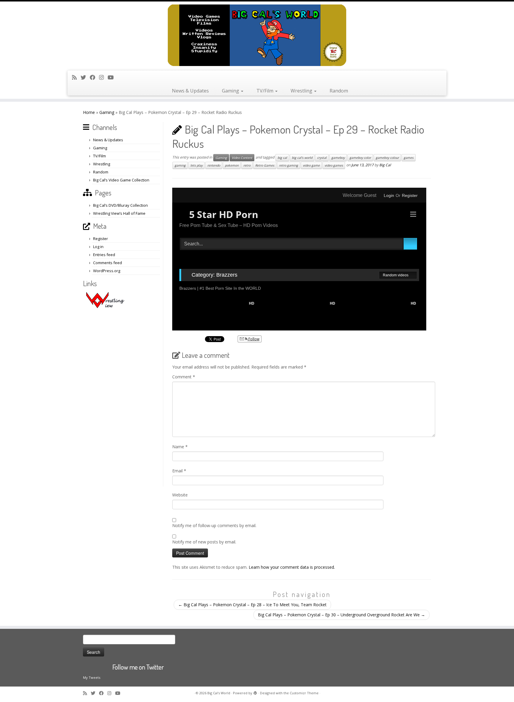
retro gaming (288, 165)
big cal (282, 158)
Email (179, 471)
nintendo (213, 165)
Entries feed (104, 254)
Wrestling (302, 90)
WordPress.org (106, 270)
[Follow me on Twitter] (85, 77)
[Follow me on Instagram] (103, 77)
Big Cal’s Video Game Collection (121, 180)
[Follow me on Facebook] (94, 77)
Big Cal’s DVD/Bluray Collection (120, 205)
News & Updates (190, 90)
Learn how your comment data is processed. (292, 567)
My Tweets (91, 677)
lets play (196, 165)
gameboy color (360, 158)
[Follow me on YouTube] (112, 77)
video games (334, 165)
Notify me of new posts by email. (204, 542)
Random (339, 90)
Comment (183, 377)
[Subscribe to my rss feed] (76, 77)
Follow (253, 338)
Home (89, 112)
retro (246, 165)
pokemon (232, 165)
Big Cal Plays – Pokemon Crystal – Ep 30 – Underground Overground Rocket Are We (341, 615)
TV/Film (265, 90)
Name (180, 446)
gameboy (338, 158)
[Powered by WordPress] (255, 692)
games (408, 158)
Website (180, 495)
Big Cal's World (218, 693)
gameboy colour (387, 158)
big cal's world (302, 158)
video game (311, 165)
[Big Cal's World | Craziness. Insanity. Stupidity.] (257, 35)
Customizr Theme (304, 693)
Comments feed (107, 262)
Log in (98, 246)
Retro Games (264, 165)
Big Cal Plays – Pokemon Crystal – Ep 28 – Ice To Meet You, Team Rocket (252, 604)
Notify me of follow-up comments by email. (214, 525)
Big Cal (385, 164)
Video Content (242, 158)
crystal (322, 158)
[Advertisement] (122, 397)
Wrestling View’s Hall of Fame (119, 213)
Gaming (231, 90)
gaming (180, 165)
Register (100, 238)
